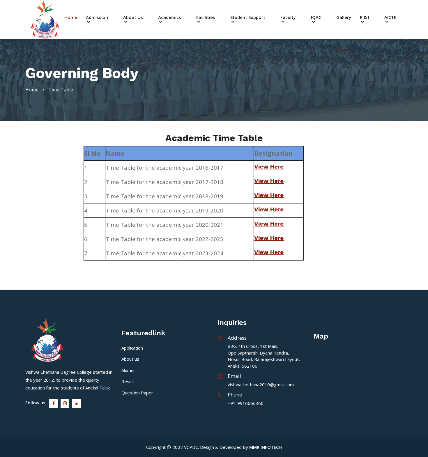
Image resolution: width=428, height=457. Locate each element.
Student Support (247, 17)
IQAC (316, 17)
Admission (97, 17)
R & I (364, 17)
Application (132, 348)
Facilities (205, 17)
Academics (169, 17)
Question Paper (137, 393)
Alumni (127, 370)
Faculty (288, 17)
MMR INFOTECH (265, 447)
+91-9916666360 (245, 403)
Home (70, 17)
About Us (133, 17)
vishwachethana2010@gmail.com (261, 384)
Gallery (343, 17)
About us (130, 359)
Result (127, 381)
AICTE (390, 17)
